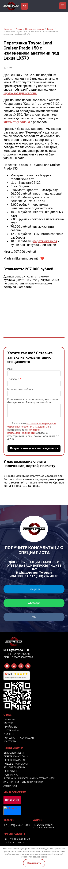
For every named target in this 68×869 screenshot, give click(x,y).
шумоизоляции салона (20, 93)
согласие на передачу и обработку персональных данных (31, 425)
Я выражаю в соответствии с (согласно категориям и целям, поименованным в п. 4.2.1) (33, 431)
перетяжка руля (45, 241)
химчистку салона (16, 122)
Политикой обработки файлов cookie (42, 855)
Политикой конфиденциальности (24, 431)
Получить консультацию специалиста (34, 448)
